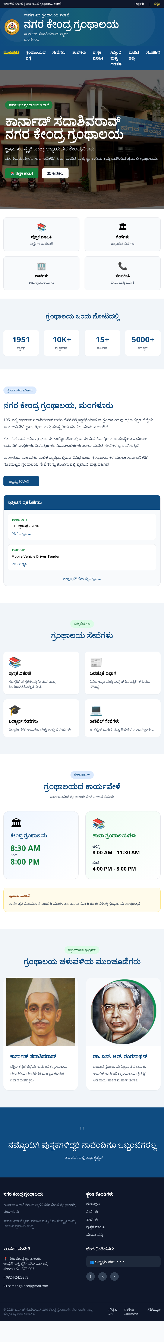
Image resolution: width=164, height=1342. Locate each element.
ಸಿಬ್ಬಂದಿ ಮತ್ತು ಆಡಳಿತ (116, 58)
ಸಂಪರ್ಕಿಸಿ (153, 52)
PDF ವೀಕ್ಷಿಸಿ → (21, 533)
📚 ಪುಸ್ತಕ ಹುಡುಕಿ (21, 173)
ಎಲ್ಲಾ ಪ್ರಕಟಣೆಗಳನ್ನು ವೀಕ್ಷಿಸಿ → (82, 578)
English (139, 4)
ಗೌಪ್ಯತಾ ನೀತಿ (112, 1311)
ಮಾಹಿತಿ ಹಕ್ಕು (94, 1234)
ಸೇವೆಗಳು (59, 52)
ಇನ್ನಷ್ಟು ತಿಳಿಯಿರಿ (21, 481)
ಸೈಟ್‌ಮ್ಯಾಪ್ (154, 1309)
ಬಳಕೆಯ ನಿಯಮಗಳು (131, 1311)
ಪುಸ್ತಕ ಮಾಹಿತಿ (95, 1227)
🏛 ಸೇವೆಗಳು (55, 173)
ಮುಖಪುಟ (11, 52)
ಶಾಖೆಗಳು (79, 52)
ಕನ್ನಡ (157, 4)
